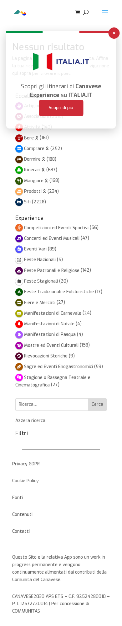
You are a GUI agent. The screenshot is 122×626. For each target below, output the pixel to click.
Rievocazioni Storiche (46, 356)
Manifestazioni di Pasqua (50, 334)
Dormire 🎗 (34, 159)
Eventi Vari (35, 249)
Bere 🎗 (31, 138)
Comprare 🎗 (36, 149)
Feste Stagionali (41, 281)
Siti (27, 202)
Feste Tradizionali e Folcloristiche (59, 292)
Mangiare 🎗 (36, 181)
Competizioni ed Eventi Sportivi (56, 228)
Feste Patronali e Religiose (51, 271)
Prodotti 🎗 (35, 191)
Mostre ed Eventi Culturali (51, 345)
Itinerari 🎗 (34, 170)
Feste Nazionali (40, 260)
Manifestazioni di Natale (49, 324)
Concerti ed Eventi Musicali (51, 238)
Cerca (97, 404)
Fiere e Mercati (39, 303)
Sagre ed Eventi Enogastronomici (58, 367)
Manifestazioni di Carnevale (52, 313)
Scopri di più (61, 108)
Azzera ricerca (30, 421)
